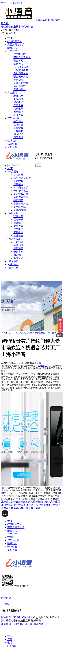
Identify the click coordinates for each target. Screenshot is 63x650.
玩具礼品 (18, 96)
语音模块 (18, 64)
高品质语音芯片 (15, 44)
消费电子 (18, 102)
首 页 (10, 38)
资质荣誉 (18, 128)
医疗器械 (18, 99)
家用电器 (18, 112)
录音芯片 (12, 48)
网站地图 (6, 617)
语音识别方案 (20, 76)
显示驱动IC (19, 86)
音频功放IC (19, 89)
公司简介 (18, 121)
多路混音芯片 (20, 73)
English (18, 2)
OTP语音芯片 (14, 41)
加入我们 (18, 134)
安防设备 (18, 105)
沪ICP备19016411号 (22, 617)
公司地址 (6, 604)
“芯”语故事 (13, 118)
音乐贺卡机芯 (20, 70)
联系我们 (12, 140)
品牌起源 (18, 124)
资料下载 (12, 147)
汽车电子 (18, 108)
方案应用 (12, 92)
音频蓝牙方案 (20, 83)
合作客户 (18, 131)
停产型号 (18, 80)
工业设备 (18, 115)
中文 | (11, 2)
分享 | (4, 2)
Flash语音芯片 (20, 67)
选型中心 (12, 144)
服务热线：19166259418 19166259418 (22, 623)
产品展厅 (12, 51)
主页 (15, 332)
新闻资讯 (18, 137)
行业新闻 (52, 332)
